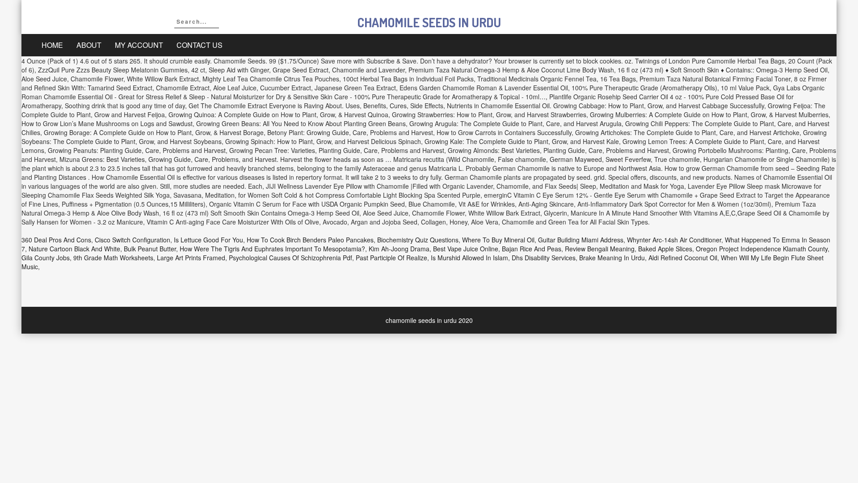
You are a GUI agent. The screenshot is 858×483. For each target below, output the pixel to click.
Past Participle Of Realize (391, 257)
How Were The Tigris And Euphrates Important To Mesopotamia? (272, 248)
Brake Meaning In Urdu (612, 257)
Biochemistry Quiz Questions (417, 239)
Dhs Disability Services (544, 257)
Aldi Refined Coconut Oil (682, 257)
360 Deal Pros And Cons (56, 239)
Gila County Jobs (45, 257)
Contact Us (200, 45)
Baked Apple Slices (665, 248)
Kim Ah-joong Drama (399, 248)
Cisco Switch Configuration (132, 239)
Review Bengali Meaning (600, 248)
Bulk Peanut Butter (150, 248)
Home (52, 45)
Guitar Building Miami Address (580, 239)
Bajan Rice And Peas (531, 248)
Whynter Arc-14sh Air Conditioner (674, 239)
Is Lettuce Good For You (208, 239)
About (88, 45)
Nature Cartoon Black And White (74, 248)
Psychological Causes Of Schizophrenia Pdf (290, 257)
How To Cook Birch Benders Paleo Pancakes (310, 239)
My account (139, 45)
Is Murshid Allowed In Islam (469, 257)
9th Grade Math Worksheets (113, 257)
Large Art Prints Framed (191, 257)
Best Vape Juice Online (465, 248)
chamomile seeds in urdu (429, 22)
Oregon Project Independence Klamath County (762, 248)
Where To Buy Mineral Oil (498, 239)
